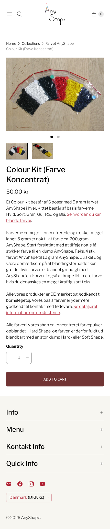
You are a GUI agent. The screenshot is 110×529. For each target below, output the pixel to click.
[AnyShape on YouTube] (45, 484)
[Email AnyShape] (11, 484)
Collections (31, 43)
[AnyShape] (55, 14)
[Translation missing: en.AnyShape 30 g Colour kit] (17, 151)
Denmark (26, 497)
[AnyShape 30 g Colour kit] (55, 94)
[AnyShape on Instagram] (34, 484)
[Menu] (9, 14)
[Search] (19, 14)
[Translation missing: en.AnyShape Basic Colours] (42, 151)
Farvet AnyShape (60, 43)
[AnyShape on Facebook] (23, 484)
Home (11, 43)
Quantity (14, 346)
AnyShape (30, 517)
